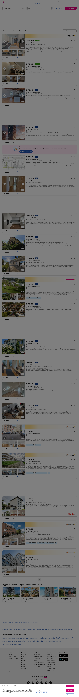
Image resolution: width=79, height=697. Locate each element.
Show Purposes (70, 694)
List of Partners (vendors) (41, 692)
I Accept (70, 686)
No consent (70, 690)
